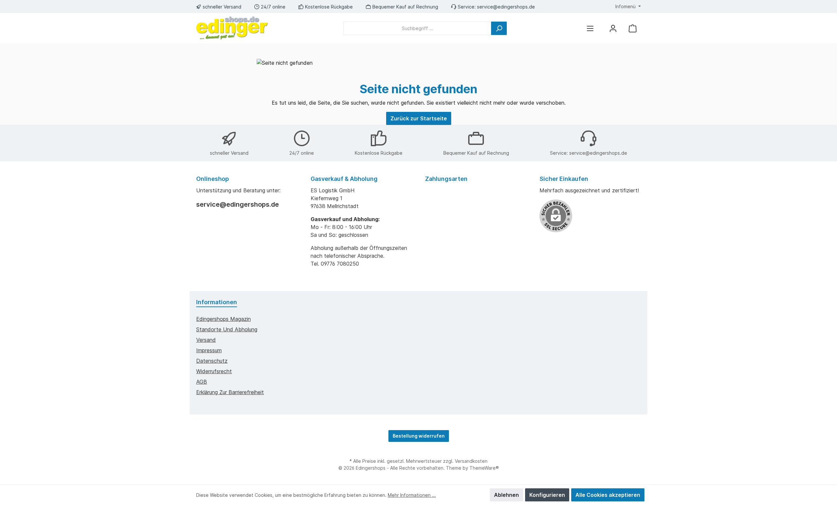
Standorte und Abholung (226, 329)
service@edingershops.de (506, 6)
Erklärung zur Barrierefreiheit (230, 392)
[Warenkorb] (632, 28)
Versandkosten (471, 461)
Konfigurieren (547, 495)
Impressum (209, 350)
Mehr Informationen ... (412, 495)
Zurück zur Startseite (418, 118)
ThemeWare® (484, 468)
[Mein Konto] (613, 28)
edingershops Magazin (223, 319)
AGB (201, 381)
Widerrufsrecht (214, 371)
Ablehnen (506, 495)
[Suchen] (499, 28)
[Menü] (590, 28)
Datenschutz (212, 360)
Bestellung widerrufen (419, 436)
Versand (206, 340)
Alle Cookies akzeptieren (607, 495)
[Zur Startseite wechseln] (232, 28)
